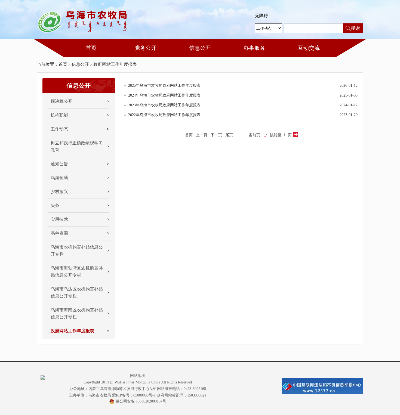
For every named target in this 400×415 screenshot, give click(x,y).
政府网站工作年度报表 (115, 64)
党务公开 (145, 48)
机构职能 (59, 115)
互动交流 (309, 48)
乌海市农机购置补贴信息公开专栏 (77, 250)
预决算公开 (61, 101)
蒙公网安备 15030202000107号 (141, 401)
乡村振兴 (59, 191)
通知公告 (59, 164)
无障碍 (261, 16)
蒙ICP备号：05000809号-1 (134, 395)
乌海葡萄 (59, 177)
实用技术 (59, 219)
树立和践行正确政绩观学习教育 (77, 146)
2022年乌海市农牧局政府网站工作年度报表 (164, 115)
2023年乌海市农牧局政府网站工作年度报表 (164, 105)
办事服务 (254, 48)
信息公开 (200, 48)
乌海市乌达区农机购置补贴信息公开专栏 (77, 292)
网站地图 (137, 376)
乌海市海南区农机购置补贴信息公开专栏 (77, 313)
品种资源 (59, 233)
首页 (91, 48)
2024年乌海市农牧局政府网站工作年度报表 (164, 95)
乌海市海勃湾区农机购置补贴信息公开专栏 (77, 271)
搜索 (355, 28)
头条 (55, 205)
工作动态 (59, 129)
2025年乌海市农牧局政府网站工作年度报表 (164, 85)
